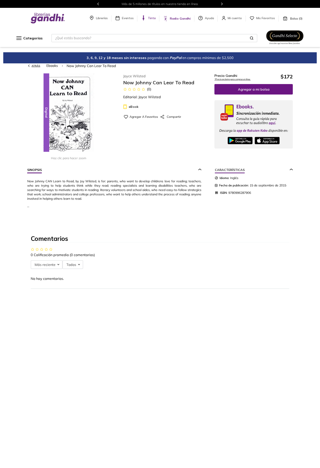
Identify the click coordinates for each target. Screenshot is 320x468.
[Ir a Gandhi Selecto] (285, 45)
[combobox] (154, 38)
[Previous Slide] (98, 3)
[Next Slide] (221, 3)
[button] (68, 112)
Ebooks (52, 65)
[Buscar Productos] (251, 38)
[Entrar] (235, 18)
